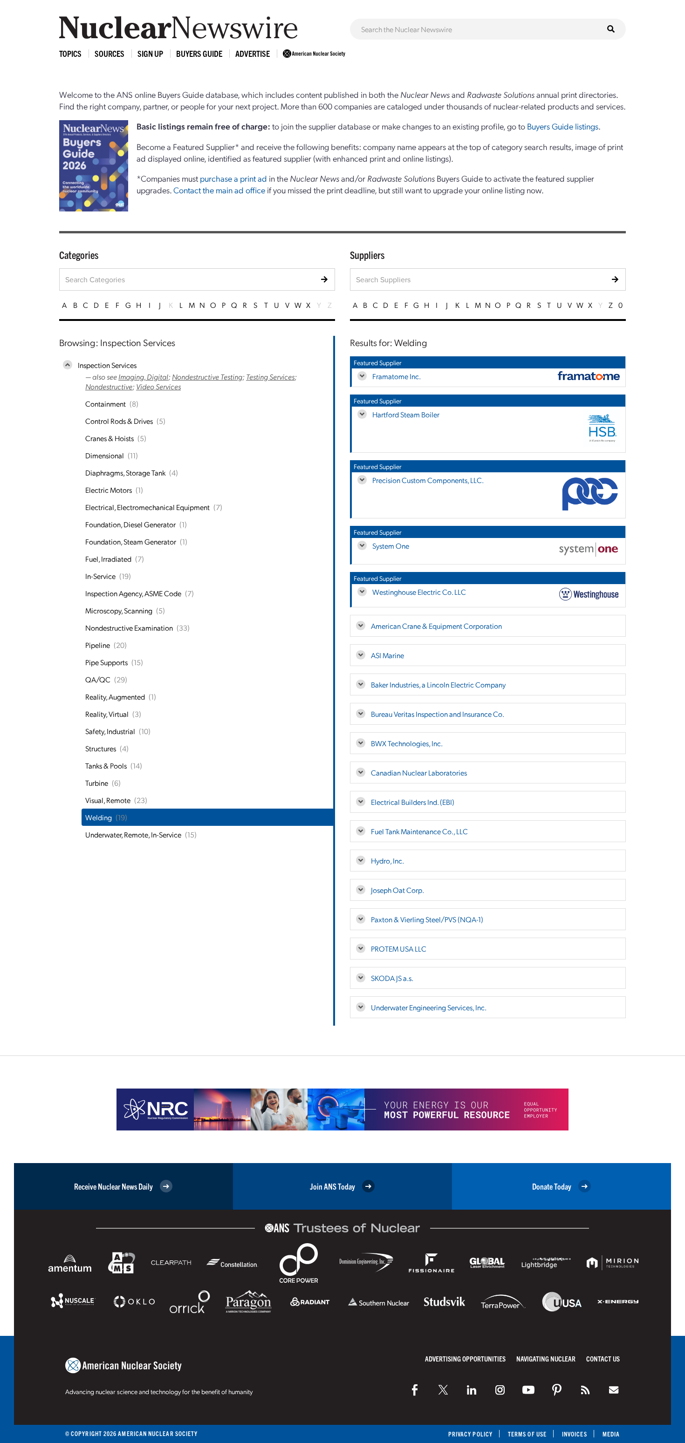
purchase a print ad (233, 178)
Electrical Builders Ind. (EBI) (412, 802)
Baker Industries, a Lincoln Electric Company (438, 684)
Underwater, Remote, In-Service (133, 834)
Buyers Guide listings (562, 126)
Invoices (574, 1434)
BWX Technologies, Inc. (407, 743)
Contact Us (603, 1358)
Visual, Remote (107, 800)
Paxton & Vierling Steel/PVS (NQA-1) (427, 919)
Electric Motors (108, 490)
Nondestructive (108, 386)
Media (611, 1434)
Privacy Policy (470, 1434)
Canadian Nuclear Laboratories (419, 772)
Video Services (158, 386)
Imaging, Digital (143, 376)
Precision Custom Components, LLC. (428, 480)
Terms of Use (527, 1434)
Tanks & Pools (106, 765)
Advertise (252, 53)
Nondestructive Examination (129, 628)
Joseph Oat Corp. (397, 890)
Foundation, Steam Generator (130, 541)
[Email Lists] (614, 1390)
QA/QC (97, 679)
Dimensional (104, 455)
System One (390, 546)
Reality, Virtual (107, 714)
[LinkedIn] (472, 1390)
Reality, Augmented (115, 696)
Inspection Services (107, 365)
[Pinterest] (557, 1390)
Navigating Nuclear (545, 1358)
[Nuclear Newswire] (585, 1390)
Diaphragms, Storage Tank (125, 472)
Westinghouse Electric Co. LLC (419, 592)
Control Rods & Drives (119, 421)
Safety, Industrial (110, 731)
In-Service (100, 576)
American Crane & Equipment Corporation (436, 626)
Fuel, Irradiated (108, 559)
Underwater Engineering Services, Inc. (428, 1007)
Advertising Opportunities (465, 1358)
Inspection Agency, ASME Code (133, 593)
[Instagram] (500, 1390)
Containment (105, 403)
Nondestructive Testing (207, 376)
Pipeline (97, 645)
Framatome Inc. (396, 376)
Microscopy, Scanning (118, 610)
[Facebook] (415, 1390)
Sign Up (150, 53)
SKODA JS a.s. (392, 978)
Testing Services (270, 376)
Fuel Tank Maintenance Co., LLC (419, 831)
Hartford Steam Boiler (405, 414)
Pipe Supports (106, 662)
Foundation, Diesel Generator (130, 524)
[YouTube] (528, 1390)
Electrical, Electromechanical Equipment (147, 507)
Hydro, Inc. (387, 860)
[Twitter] (443, 1390)
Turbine (96, 783)
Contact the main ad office (219, 189)
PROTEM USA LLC (398, 948)
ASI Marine (387, 655)
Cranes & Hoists (109, 438)
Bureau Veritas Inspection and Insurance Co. (437, 714)
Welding (98, 817)
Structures (100, 748)
